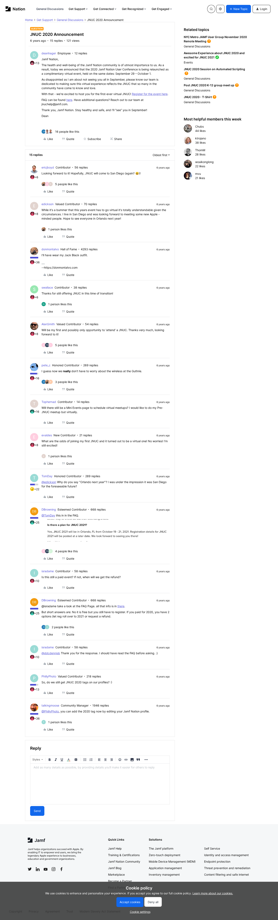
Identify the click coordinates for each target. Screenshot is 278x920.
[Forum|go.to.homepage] (15, 8)
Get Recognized (132, 9)
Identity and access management (226, 855)
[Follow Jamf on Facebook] (61, 869)
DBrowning (49, 509)
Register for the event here (149, 94)
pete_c (46, 365)
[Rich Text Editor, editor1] (100, 784)
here (69, 100)
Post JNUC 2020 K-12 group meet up (209, 85)
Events (188, 62)
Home (29, 20)
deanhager (49, 53)
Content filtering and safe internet (226, 874)
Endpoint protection (217, 861)
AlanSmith (48, 324)
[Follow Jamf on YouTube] (46, 869)
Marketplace (116, 874)
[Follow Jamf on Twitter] (30, 869)
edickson (48, 204)
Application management (165, 868)
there (120, 606)
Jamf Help (115, 848)
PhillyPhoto (49, 676)
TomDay (47, 476)
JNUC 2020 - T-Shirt (198, 97)
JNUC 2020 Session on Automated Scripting (214, 69)
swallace (47, 287)
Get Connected (103, 9)
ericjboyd (48, 167)
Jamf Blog (114, 868)
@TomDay (48, 515)
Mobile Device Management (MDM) (172, 861)
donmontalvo (50, 249)
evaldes (47, 435)
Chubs (199, 126)
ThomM (200, 150)
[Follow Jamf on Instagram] (53, 869)
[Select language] (220, 9)
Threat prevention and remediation (227, 868)
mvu (198, 173)
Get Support (77, 9)
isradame (48, 571)
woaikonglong (204, 162)
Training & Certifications (124, 855)
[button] (238, 9)
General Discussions (50, 9)
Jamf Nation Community (124, 861)
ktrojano (200, 138)
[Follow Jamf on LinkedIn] (38, 869)
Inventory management (164, 874)
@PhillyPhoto (50, 711)
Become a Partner (120, 881)
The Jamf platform (161, 848)
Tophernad (49, 402)
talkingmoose (50, 705)
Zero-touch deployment (164, 855)
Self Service (212, 848)
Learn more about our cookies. (213, 893)
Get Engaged (160, 9)
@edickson (49, 482)
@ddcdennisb (51, 653)
